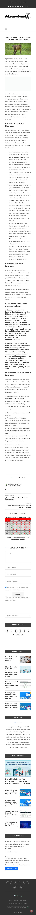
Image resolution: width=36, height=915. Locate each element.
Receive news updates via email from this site (17, 599)
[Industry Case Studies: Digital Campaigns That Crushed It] (25, 695)
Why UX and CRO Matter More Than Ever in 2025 (11, 824)
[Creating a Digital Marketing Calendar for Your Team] (25, 684)
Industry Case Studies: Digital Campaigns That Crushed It (11, 695)
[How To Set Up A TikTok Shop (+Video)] (25, 659)
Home (10, 2)
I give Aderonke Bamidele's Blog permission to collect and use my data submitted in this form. (17, 860)
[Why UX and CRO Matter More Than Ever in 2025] (25, 824)
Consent (7, 857)
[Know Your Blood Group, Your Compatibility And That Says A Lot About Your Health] (18, 526)
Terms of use (23, 4)
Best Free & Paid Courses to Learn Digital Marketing (11, 705)
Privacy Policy (14, 4)
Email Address (9, 849)
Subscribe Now (11, 869)
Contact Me (22, 2)
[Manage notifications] (31, 911)
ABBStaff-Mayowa (13, 486)
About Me (15, 2)
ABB (27, 907)
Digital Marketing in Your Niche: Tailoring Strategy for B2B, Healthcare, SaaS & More (11, 671)
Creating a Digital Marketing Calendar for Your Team (11, 684)
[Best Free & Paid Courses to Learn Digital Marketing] (25, 706)
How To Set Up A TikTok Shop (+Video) (11, 659)
